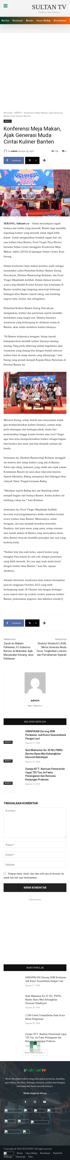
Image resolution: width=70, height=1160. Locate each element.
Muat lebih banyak (34, 1052)
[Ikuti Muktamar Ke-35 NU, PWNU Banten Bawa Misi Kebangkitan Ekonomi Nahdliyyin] (13, 755)
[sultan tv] (35, 1070)
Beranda (8, 112)
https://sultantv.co (35, 705)
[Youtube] (44, 1102)
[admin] (6, 151)
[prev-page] (6, 790)
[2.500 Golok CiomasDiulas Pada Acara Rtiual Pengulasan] (13, 1020)
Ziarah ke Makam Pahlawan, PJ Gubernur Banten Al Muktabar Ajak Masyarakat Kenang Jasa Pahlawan (18, 651)
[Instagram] (34, 1102)
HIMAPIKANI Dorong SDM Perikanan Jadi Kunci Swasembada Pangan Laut (45, 735)
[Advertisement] (35, 70)
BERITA (18, 112)
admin (14, 151)
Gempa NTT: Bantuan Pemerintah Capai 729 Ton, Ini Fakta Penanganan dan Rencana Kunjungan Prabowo (45, 1038)
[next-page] (11, 790)
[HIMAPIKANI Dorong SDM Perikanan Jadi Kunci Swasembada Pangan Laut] (13, 736)
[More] (44, 160)
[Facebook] (25, 1102)
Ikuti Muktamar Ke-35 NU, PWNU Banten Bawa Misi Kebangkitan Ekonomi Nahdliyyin (44, 754)
